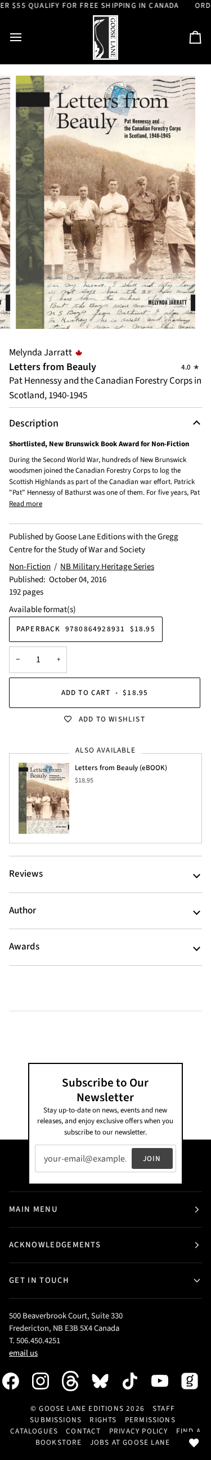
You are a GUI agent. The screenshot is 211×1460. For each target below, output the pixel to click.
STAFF (163, 1408)
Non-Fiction (30, 567)
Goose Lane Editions (81, 1408)
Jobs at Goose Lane (130, 1442)
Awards (24, 946)
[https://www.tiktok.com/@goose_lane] (136, 1381)
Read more (25, 504)
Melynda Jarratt (40, 352)
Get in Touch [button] (39, 1280)
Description (34, 423)
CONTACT (83, 1431)
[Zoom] (37, 308)
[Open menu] (26, 37)
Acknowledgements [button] (55, 1245)
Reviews (26, 874)
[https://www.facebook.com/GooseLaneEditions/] (16, 1381)
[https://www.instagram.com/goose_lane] (46, 1381)
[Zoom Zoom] (105, 202)
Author (22, 910)
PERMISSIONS (150, 1419)
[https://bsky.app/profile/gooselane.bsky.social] (106, 1381)
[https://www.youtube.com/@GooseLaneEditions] (165, 1381)
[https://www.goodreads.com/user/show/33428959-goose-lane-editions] (195, 1381)
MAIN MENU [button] (33, 1209)
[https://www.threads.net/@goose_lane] (76, 1381)
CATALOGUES (34, 1431)
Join (152, 1158)
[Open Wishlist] (194, 1443)
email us (23, 1353)
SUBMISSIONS (56, 1419)
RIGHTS (102, 1419)
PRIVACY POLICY (138, 1431)
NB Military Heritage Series (107, 567)
